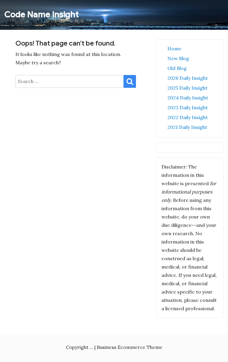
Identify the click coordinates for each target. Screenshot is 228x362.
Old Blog (177, 68)
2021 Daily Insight (187, 127)
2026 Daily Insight (187, 78)
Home (174, 49)
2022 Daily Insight (187, 117)
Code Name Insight (41, 14)
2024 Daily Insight (187, 98)
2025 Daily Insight (187, 88)
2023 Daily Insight (187, 107)
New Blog (178, 58)
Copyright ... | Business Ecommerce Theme (114, 347)
